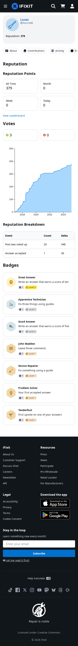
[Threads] (60, 590)
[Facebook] (17, 590)
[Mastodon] (46, 590)
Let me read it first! (17, 560)
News (43, 460)
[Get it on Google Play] (55, 515)
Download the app (53, 495)
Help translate (36, 578)
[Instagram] (32, 590)
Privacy (7, 507)
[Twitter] (25, 590)
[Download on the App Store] (55, 503)
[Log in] (72, 6)
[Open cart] (62, 6)
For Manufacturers (51, 483)
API (5, 483)
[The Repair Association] (68, 590)
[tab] (11, 50)
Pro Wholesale (49, 471)
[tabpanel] (39, 243)
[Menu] (5, 6)
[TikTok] (10, 590)
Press (43, 454)
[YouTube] (39, 590)
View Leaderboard (14, 115)
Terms (6, 513)
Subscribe (39, 553)
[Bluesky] (54, 590)
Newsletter (9, 477)
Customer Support (14, 460)
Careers (7, 471)
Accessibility (10, 501)
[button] (53, 6)
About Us (8, 454)
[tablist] (39, 51)
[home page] (22, 6)
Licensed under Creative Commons (39, 632)
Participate (47, 466)
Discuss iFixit (11, 466)
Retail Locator (48, 477)
